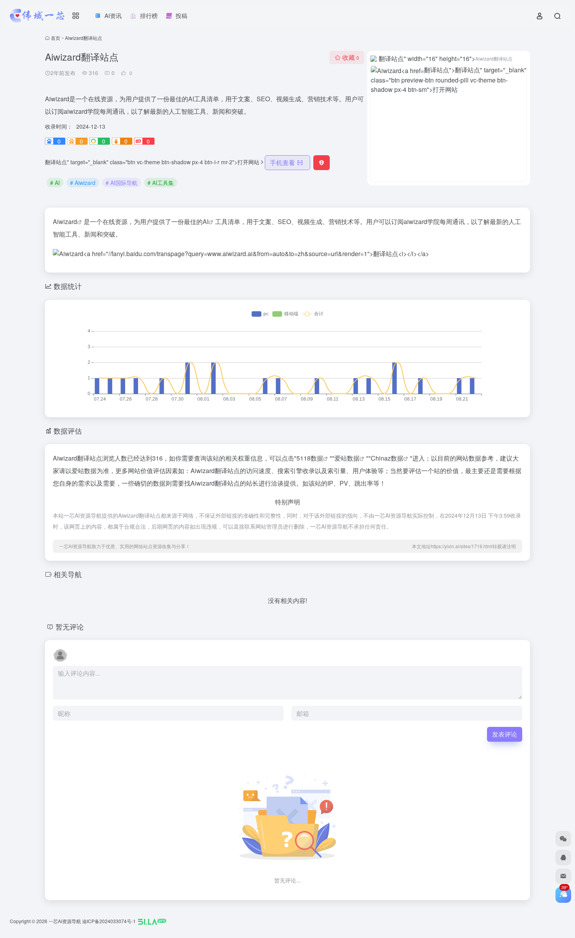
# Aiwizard (82, 183)
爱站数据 (346, 458)
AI (205, 221)
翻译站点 (92, 37)
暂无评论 (70, 626)
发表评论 (504, 734)
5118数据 (309, 458)
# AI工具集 (160, 183)
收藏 (350, 57)
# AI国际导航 (121, 183)
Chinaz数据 (387, 458)
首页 (55, 37)
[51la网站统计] (152, 921)
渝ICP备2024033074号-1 (109, 921)
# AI (55, 183)
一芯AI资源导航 (65, 921)
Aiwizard (65, 221)
